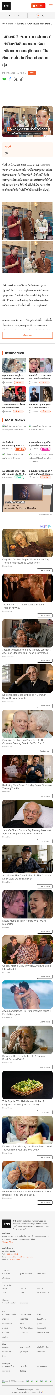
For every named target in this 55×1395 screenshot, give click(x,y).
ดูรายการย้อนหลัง (26, 1273)
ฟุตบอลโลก (41, 1351)
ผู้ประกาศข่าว (41, 1273)
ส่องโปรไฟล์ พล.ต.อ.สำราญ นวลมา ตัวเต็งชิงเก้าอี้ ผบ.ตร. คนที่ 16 (14, 444)
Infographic (41, 1328)
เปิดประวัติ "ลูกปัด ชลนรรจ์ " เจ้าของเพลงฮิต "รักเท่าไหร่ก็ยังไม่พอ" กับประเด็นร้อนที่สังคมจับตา (40, 406)
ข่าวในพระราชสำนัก (9, 1314)
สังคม (39, 1314)
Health (40, 1288)
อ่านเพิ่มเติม (27, 335)
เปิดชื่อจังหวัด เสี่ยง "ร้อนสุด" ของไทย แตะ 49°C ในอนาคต (13, 472)
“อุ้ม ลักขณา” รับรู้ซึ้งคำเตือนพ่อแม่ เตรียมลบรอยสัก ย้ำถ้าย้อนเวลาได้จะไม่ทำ (14, 377)
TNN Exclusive (25, 1314)
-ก (9, 15)
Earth (19, 477)
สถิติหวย (23, 1371)
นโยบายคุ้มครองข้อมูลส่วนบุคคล (27, 1389)
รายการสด (6, 1273)
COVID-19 (24, 1332)
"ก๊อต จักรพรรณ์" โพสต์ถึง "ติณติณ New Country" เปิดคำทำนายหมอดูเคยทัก (13, 406)
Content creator (9, 1302)
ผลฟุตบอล (6, 1347)
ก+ (19, 15)
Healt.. (45, 449)
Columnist (24, 1302)
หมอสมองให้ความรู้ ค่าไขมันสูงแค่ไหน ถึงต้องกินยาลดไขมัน (40, 444)
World (4, 1288)
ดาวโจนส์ (5, 1332)
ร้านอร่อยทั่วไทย (8, 1366)
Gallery (5, 1337)
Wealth (23, 1288)
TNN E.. (20, 449)
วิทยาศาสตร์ (24, 1319)
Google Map (7, 1241)
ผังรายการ (6, 1278)
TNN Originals (43, 1292)
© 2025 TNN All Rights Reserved (26, 1392)
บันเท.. (19, 382)
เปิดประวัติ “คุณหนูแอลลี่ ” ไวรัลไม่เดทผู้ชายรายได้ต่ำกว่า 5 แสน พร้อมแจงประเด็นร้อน (40, 472)
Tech (4, 1292)
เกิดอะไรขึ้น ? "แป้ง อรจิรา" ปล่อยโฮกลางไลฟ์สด (40, 377)
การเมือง (5, 1319)
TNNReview (42, 1366)
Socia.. (45, 477)
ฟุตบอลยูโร (24, 1351)
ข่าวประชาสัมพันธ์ (43, 1332)
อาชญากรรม (7, 1323)
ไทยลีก (4, 1356)
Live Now (40, 5)
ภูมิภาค (39, 1323)
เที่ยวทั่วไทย (24, 1366)
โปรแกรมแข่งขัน (25, 1347)
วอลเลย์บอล (6, 1351)
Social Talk (41, 1319)
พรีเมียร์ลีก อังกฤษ (44, 1347)
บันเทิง (10, 23)
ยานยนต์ (5, 1328)
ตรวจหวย (6, 1371)
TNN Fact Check (26, 1328)
